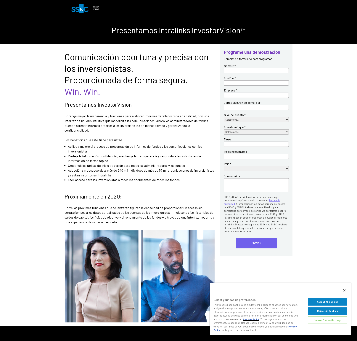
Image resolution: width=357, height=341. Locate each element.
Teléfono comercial (235, 151)
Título (227, 139)
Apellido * (230, 78)
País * (227, 163)
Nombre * (230, 66)
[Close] (344, 290)
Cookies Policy (251, 319)
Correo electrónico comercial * (243, 102)
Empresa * (230, 90)
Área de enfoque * (235, 127)
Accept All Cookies (327, 301)
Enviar (256, 243)
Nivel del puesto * (235, 115)
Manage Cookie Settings (328, 320)
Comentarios (232, 176)
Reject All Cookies (327, 310)
